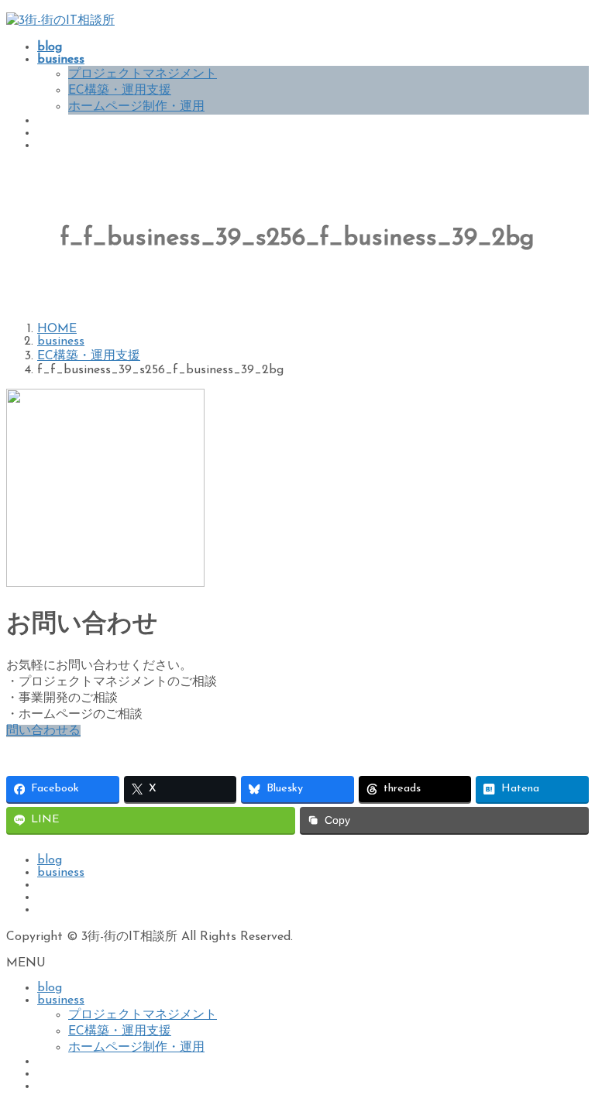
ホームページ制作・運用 (136, 107)
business (60, 872)
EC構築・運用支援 (119, 90)
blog (49, 860)
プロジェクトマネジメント (142, 74)
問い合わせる (43, 731)
